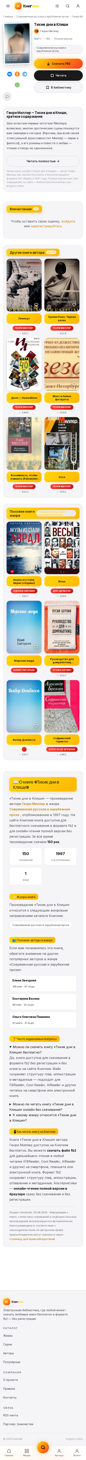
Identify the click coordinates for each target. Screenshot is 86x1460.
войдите (68, 221)
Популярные (11, 1362)
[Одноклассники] (17, 75)
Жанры (27, 1455)
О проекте (10, 1380)
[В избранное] (36, 304)
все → (51, 252)
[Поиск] (67, 6)
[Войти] (78, 6)
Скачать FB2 (61, 63)
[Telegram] (25, 75)
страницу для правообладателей (32, 1239)
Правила (9, 1388)
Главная (8, 16)
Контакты (9, 1397)
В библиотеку (61, 87)
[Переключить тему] (57, 6)
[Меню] (8, 6)
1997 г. (38, 38)
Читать (61, 75)
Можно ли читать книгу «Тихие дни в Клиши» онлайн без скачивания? (41, 1107)
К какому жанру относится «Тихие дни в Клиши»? (42, 1117)
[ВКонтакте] (9, 75)
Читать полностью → (43, 161)
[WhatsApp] (17, 86)
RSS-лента (10, 1415)
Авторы (59, 1455)
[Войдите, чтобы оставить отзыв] (7, 96)
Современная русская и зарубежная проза (42, 16)
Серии (7, 1344)
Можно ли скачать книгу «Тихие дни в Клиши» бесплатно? (42, 1049)
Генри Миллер (33, 804)
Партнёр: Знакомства (18, 1424)
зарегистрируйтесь (46, 226)
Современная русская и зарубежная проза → (52, 513)
